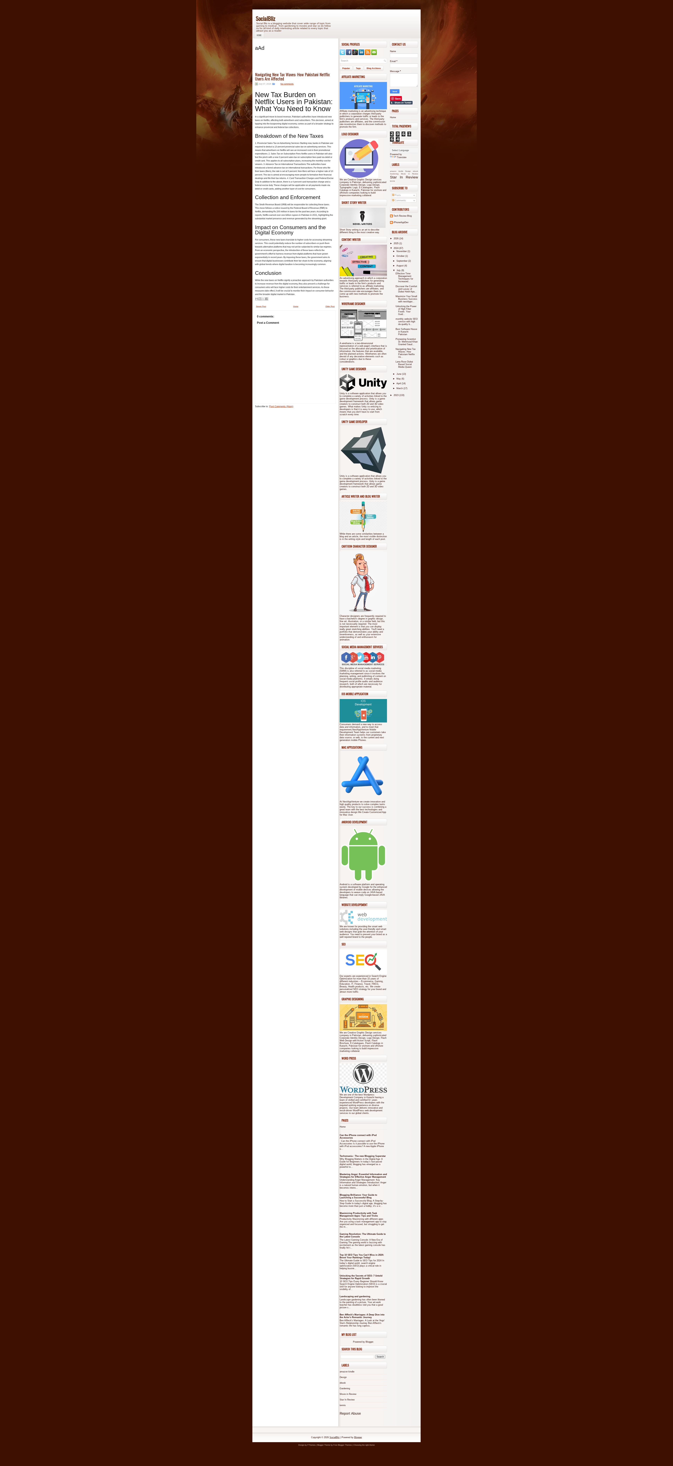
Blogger (369, 1342)
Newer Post (261, 306)
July (398, 270)
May (399, 378)
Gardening (345, 1388)
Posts (397, 195)
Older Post (330, 306)
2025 (396, 243)
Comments (400, 200)
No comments (287, 84)
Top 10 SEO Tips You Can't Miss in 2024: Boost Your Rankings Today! (362, 1256)
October (400, 256)
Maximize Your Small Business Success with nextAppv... (406, 299)
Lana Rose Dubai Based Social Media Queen (404, 364)
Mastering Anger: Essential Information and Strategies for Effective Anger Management (363, 1175)
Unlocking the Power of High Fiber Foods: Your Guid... (406, 310)
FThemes (311, 1445)
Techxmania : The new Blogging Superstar (363, 1156)
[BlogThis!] (260, 299)
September (402, 261)
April (399, 383)
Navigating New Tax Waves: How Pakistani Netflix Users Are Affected (292, 76)
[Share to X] (263, 299)
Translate (401, 157)
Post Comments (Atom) (281, 406)
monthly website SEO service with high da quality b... (407, 321)
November (401, 251)
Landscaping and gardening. (355, 1296)
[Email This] (256, 299)
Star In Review (347, 1399)
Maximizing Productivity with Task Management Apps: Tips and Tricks (359, 1214)
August (400, 265)
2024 (396, 248)
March (399, 388)
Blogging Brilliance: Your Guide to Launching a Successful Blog (358, 1196)
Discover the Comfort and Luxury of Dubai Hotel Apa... (406, 289)
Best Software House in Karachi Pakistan (406, 332)
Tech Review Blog (402, 216)
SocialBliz (265, 18)
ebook (343, 1383)
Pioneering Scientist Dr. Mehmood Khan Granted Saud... (407, 342)
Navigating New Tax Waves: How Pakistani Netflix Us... (406, 353)
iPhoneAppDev (401, 222)
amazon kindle (347, 1371)
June (399, 374)
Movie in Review (348, 1394)
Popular (346, 68)
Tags (358, 68)
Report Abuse (350, 1413)
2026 (396, 238)
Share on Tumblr (401, 102)
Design (343, 1377)
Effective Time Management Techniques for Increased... (404, 277)
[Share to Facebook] (266, 299)
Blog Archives (374, 68)
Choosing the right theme (364, 1445)
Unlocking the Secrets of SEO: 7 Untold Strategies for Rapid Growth (361, 1277)
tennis (343, 1405)
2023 (396, 395)
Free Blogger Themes (342, 1445)
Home (259, 35)
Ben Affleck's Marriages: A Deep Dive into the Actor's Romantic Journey (362, 1316)
